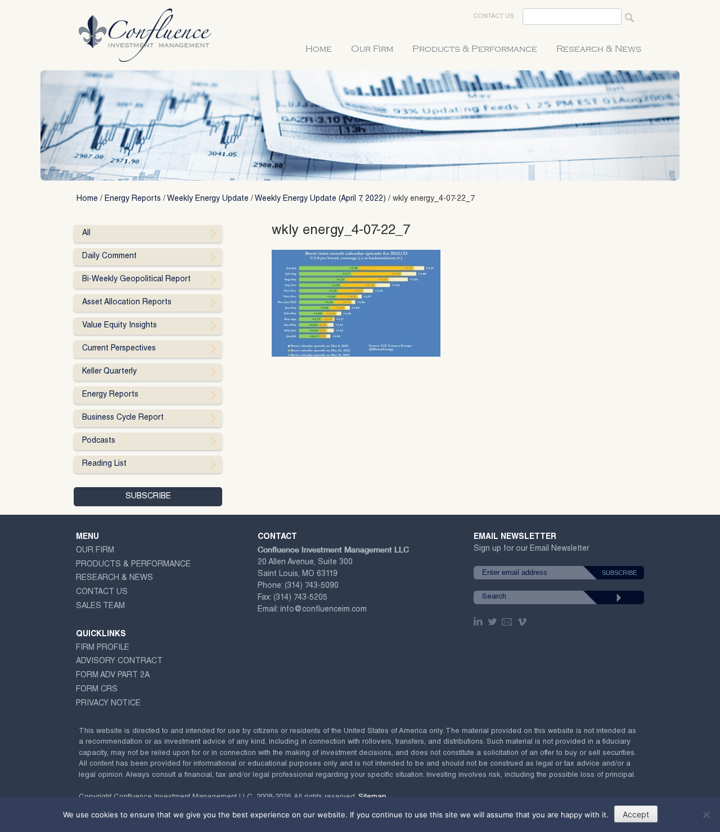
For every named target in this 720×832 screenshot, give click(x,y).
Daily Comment (109, 256)
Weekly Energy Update (208, 199)
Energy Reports (133, 199)
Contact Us (493, 17)
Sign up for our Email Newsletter (531, 551)
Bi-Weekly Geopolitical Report (136, 280)
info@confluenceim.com (323, 610)
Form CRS (97, 690)
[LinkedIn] (479, 621)
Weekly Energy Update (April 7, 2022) (320, 199)
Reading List (104, 464)
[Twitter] (493, 621)
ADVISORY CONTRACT (119, 661)
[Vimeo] (523, 621)
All (86, 233)
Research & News (598, 49)
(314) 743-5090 (312, 586)
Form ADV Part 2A (113, 676)
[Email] (507, 621)
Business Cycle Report (123, 418)
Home (318, 49)
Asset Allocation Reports (127, 303)
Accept (636, 814)
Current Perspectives (119, 349)
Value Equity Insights (119, 326)
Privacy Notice (108, 704)
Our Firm (372, 49)
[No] (706, 814)
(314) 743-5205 (300, 598)
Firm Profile (102, 648)
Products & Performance (474, 49)
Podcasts (98, 441)
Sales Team (100, 606)
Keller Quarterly (109, 372)
